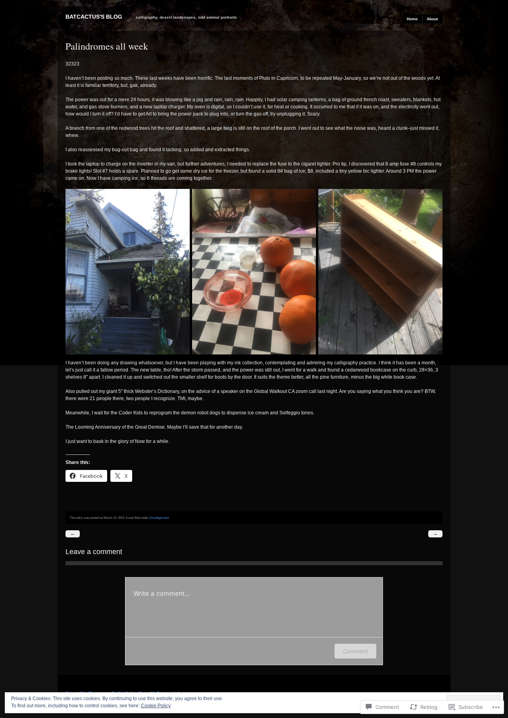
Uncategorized (159, 518)
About (432, 19)
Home (412, 19)
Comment (355, 651)
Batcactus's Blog (93, 16)
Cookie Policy (156, 705)
